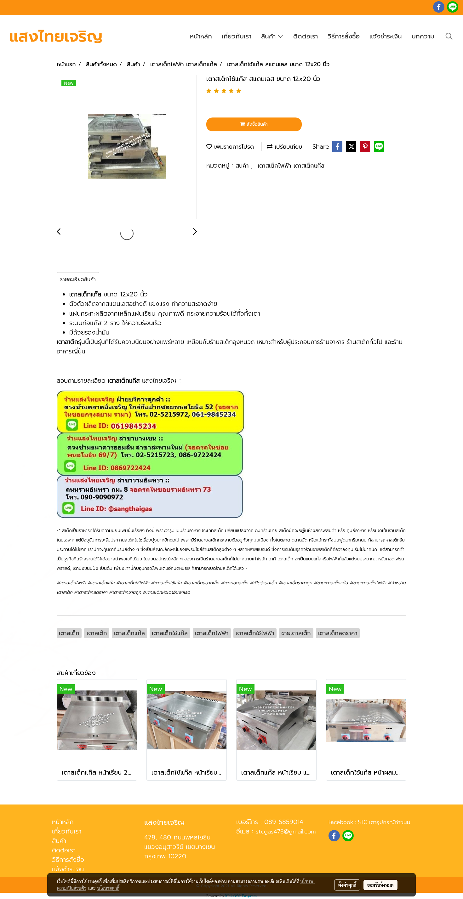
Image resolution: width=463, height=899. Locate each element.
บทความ (423, 36)
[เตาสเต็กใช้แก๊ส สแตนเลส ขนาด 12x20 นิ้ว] (127, 147)
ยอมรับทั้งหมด (380, 885)
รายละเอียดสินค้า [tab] (78, 279)
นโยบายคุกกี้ (108, 888)
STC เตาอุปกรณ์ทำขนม (384, 822)
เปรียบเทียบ (287, 146)
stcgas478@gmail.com (286, 831)
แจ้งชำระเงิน (385, 36)
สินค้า (269, 36)
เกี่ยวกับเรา (236, 36)
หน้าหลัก (201, 36)
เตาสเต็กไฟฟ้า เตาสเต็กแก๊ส (291, 165)
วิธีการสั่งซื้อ (344, 36)
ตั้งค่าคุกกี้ (347, 885)
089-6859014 (283, 822)
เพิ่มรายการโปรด (233, 146)
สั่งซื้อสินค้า (256, 124)
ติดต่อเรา (305, 36)
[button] (449, 36)
